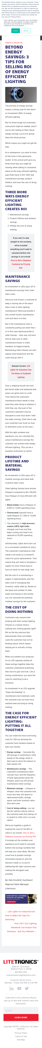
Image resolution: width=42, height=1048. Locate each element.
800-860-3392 (21, 972)
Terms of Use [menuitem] (21, 1036)
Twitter (27, 987)
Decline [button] (26, 31)
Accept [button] (15, 31)
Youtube (19, 987)
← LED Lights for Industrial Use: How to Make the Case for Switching (20, 915)
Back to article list (14, 42)
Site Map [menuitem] (21, 1039)
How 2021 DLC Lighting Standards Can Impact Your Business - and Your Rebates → (22, 927)
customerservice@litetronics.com (21, 975)
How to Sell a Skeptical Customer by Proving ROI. (21, 264)
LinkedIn (11, 987)
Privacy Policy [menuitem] (21, 1033)
